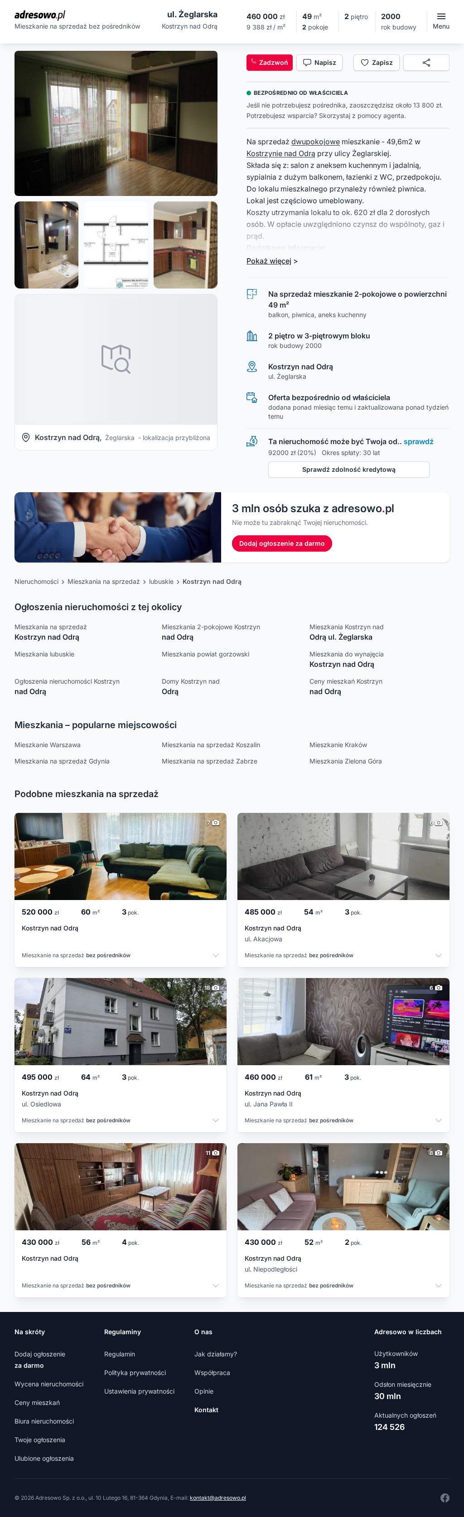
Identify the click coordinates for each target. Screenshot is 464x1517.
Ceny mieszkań (37, 1402)
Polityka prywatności (135, 1372)
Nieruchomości (36, 581)
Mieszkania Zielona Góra (345, 761)
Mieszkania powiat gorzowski (205, 654)
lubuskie (161, 581)
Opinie (203, 1391)
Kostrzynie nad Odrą (280, 153)
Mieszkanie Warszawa (47, 745)
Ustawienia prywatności (139, 1391)
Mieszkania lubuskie (44, 654)
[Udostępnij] (426, 62)
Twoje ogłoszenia (39, 1440)
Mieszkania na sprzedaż (104, 581)
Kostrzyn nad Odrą (212, 581)
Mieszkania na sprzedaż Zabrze (209, 761)
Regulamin (119, 1354)
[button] (116, 123)
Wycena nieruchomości (48, 1384)
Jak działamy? (215, 1354)
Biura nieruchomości (44, 1421)
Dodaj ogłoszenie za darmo (282, 543)
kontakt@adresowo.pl (218, 1497)
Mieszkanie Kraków (338, 745)
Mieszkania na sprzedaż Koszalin (211, 745)
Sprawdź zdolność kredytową (349, 469)
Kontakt (206, 1410)
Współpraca (212, 1372)
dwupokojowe (315, 141)
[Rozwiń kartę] (215, 956)
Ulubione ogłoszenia (44, 1458)
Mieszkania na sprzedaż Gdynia (62, 761)
